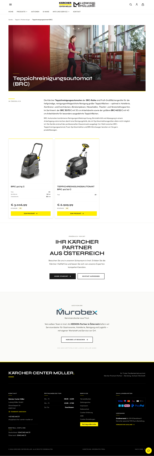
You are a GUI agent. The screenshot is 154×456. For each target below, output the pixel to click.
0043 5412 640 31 (24, 432)
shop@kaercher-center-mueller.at (20, 419)
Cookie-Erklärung (86, 412)
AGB (81, 416)
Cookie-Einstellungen (87, 419)
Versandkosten (85, 399)
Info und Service (60, 12)
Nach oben (139, 449)
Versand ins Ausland (124, 424)
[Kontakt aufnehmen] (148, 450)
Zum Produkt (29, 213)
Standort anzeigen (18, 411)
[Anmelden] (136, 4)
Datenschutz (84, 409)
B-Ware (46, 12)
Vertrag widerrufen (89, 424)
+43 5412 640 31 (14, 417)
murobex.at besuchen (75, 339)
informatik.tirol (98, 449)
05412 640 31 (21, 435)
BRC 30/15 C (18, 186)
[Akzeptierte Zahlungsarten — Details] (131, 403)
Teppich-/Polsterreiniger (22, 19)
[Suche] (130, 4)
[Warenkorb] (143, 4)
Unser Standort (61, 276)
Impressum (84, 406)
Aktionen (35, 12)
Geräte (10, 19)
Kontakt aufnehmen (91, 276)
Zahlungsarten (85, 402)
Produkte (21, 12)
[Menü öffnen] (10, 4)
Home (10, 12)
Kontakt (77, 12)
